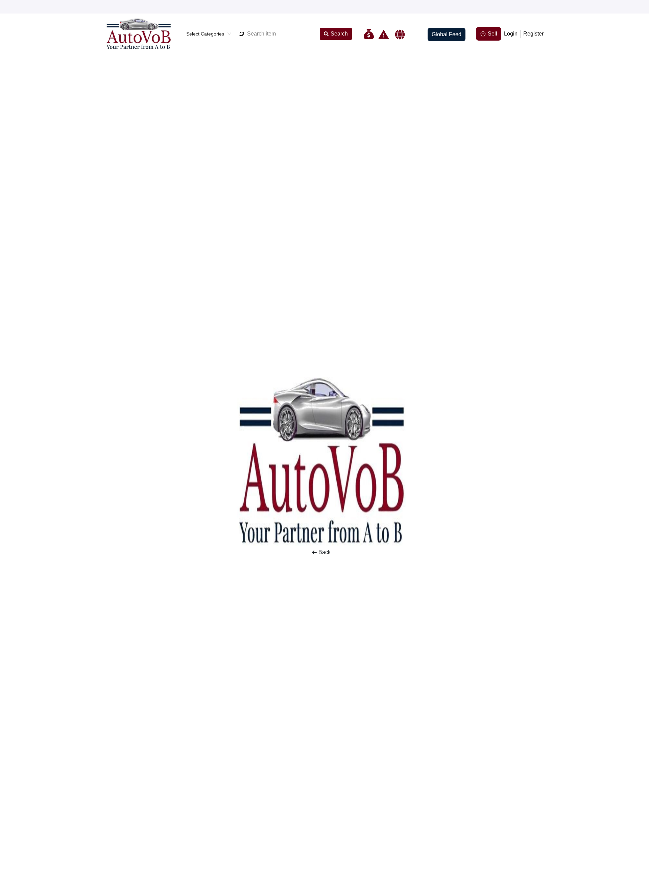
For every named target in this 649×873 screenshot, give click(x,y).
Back (324, 552)
